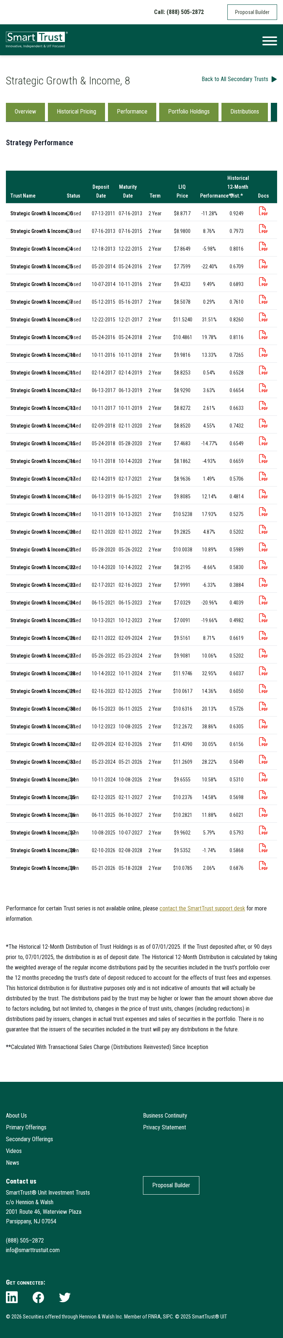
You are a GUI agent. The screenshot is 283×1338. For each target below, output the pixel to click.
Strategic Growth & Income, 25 (42, 620)
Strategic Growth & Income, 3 (41, 231)
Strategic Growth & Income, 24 (42, 603)
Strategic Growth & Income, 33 (42, 762)
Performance (132, 111)
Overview (25, 111)
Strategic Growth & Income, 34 (42, 780)
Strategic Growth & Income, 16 (42, 461)
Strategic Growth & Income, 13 (42, 408)
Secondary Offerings (29, 1139)
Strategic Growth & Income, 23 (42, 585)
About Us (16, 1115)
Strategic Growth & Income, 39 (42, 868)
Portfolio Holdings (189, 111)
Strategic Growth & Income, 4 (41, 249)
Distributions (244, 111)
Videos (14, 1150)
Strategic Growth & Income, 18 (42, 496)
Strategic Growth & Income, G (41, 213)
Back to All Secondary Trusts (235, 79)
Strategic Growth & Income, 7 (41, 302)
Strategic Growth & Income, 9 (41, 337)
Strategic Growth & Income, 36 (42, 815)
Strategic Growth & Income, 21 (42, 550)
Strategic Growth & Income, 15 (42, 443)
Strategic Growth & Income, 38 (42, 850)
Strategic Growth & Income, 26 (42, 638)
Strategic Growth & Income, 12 (42, 390)
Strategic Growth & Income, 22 (42, 567)
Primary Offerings (26, 1127)
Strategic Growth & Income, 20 (42, 532)
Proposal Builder (252, 12)
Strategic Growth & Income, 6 (41, 284)
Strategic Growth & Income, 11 (42, 373)
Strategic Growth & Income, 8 (41, 320)
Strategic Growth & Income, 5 (41, 266)
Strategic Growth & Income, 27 (42, 656)
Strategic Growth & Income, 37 (42, 833)
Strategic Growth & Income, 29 (42, 691)
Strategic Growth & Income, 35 (42, 797)
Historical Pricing (76, 111)
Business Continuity (165, 1115)
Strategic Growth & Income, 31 (42, 726)
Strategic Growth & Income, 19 (42, 514)
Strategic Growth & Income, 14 (42, 426)
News (12, 1162)
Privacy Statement (164, 1127)
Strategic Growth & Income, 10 (42, 355)
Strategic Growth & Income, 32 (42, 744)
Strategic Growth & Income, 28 (42, 673)
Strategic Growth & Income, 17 (42, 479)
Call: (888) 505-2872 (179, 11)
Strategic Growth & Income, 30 (42, 709)
